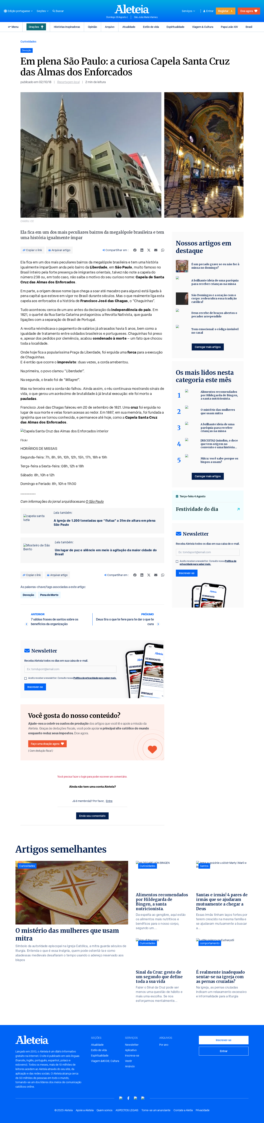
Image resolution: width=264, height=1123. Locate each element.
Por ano (163, 1044)
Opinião (92, 27)
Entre (109, 801)
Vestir (128, 1061)
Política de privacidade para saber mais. (95, 678)
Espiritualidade (175, 27)
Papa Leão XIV (229, 27)
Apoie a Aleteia (85, 1110)
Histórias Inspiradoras (67, 27)
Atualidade (128, 27)
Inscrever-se (35, 687)
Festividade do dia (197, 509)
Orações (34, 27)
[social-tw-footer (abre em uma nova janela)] (135, 1098)
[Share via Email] (155, 250)
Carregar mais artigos (208, 347)
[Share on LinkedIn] (141, 250)
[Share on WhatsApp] (162, 250)
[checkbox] (25, 678)
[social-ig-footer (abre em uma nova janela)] (143, 1098)
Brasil (249, 27)
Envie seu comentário (92, 816)
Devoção (28, 595)
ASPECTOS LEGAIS (127, 1110)
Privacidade (202, 1110)
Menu (15, 27)
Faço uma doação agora (45, 744)
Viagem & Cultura (202, 27)
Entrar (210, 11)
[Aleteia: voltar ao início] (132, 9)
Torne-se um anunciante (155, 1110)
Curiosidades (28, 41)
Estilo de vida (151, 27)
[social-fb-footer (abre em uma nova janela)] (128, 1098)
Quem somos (104, 1110)
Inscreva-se (132, 1055)
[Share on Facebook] (134, 250)
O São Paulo (95, 501)
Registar (223, 11)
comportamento (210, 943)
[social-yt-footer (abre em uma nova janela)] (121, 1098)
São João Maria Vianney (146, 17)
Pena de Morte (49, 595)
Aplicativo (131, 1050)
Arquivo (109, 27)
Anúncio (130, 1066)
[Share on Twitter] (148, 250)
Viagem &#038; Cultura (105, 1061)
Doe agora (246, 11)
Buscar (60, 11)
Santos (204, 866)
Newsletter (132, 1044)
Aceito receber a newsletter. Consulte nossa (72, 678)
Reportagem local (68, 82)
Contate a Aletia (183, 1110)
